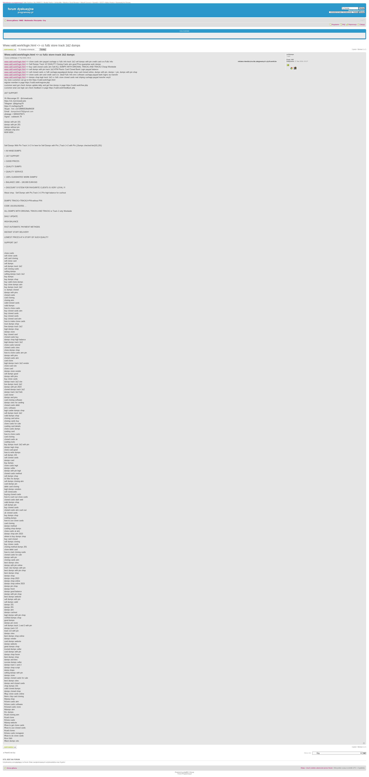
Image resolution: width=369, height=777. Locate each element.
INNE (21, 20)
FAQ (343, 24)
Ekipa (303, 768)
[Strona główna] (20, 7)
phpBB (185, 772)
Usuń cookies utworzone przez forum (319, 768)
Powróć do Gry (10, 753)
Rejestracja (352, 24)
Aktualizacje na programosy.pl (13, 2)
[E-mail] (288, 65)
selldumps (13, 58)
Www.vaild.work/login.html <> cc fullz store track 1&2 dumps (41, 45)
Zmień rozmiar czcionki (362, 20)
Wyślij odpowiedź (9, 48)
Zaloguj (362, 24)
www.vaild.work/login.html (15, 62)
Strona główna (12, 20)
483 (290, 59)
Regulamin (335, 24)
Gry (44, 20)
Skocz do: (307, 753)
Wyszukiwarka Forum (356, 10)
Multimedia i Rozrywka (33, 20)
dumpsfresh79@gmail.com (22, 111)
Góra (364, 743)
